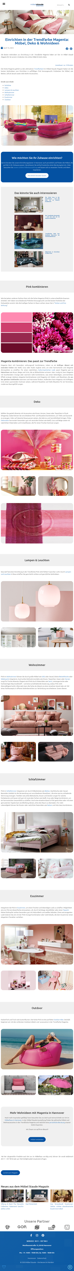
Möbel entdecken (37, 1139)
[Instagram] (37, 1235)
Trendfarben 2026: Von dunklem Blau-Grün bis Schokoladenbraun (52, 235)
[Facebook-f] (31, 1235)
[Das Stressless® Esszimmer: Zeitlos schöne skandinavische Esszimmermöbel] (61, 1196)
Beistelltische (64, 676)
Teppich (66, 910)
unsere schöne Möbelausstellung (25, 167)
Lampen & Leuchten (12, 90)
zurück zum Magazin (10, 1173)
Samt (50, 681)
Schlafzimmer (9, 95)
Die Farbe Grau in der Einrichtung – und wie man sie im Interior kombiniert (52, 199)
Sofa (43, 676)
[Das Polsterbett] (37, 1196)
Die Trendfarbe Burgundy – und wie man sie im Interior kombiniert (52, 217)
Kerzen (67, 679)
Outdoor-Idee (58, 1020)
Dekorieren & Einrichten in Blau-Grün (52, 252)
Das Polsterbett (31, 1204)
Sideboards (5, 679)
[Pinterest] (43, 1235)
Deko (6, 88)
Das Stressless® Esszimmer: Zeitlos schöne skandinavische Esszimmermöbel (61, 1206)
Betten (47, 791)
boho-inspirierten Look (46, 370)
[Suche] (69, 5)
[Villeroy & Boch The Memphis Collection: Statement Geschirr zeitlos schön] (12, 1196)
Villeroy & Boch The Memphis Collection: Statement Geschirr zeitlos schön (12, 1206)
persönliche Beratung (57, 1122)
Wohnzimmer (9, 92)
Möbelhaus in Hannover (13, 1120)
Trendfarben (38, 69)
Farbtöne (8, 85)
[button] (4, 4)
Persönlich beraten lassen (37, 175)
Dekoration (5, 420)
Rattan (49, 805)
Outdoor (8, 99)
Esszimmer (8, 97)
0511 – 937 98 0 (41, 1241)
